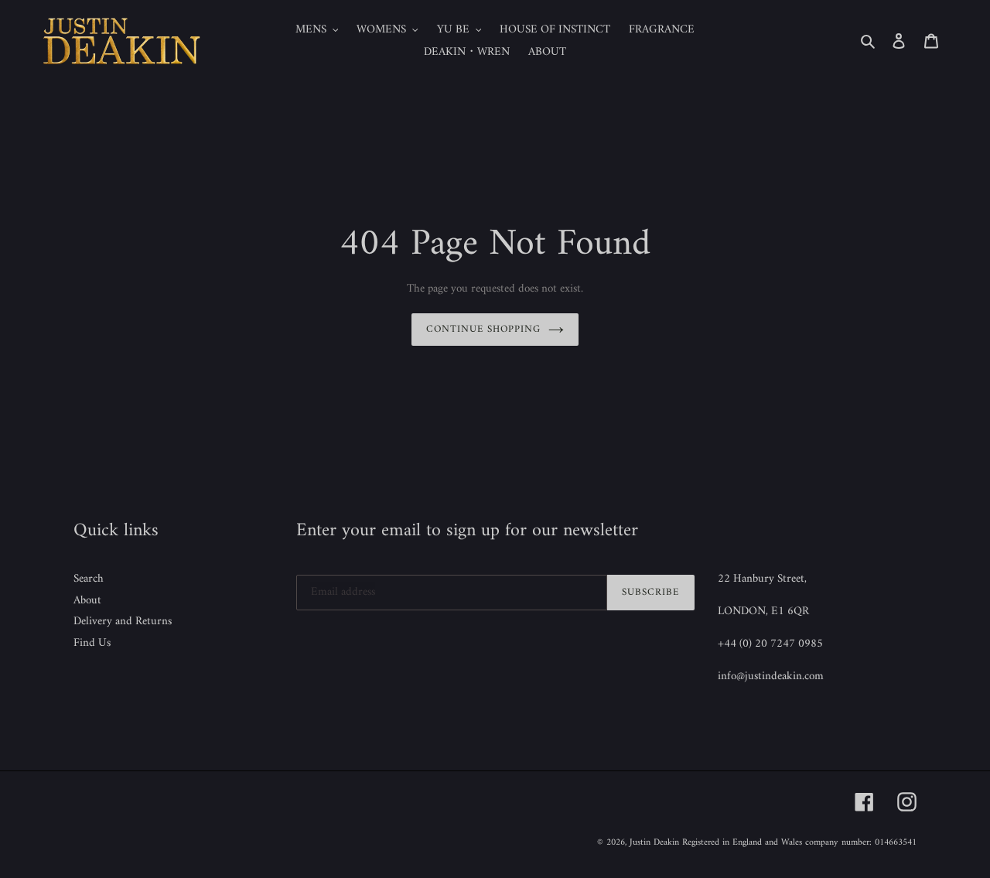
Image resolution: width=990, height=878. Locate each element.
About (87, 600)
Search (88, 579)
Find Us (92, 643)
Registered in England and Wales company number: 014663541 (799, 843)
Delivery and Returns (122, 621)
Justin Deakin (654, 843)
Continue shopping (483, 329)
